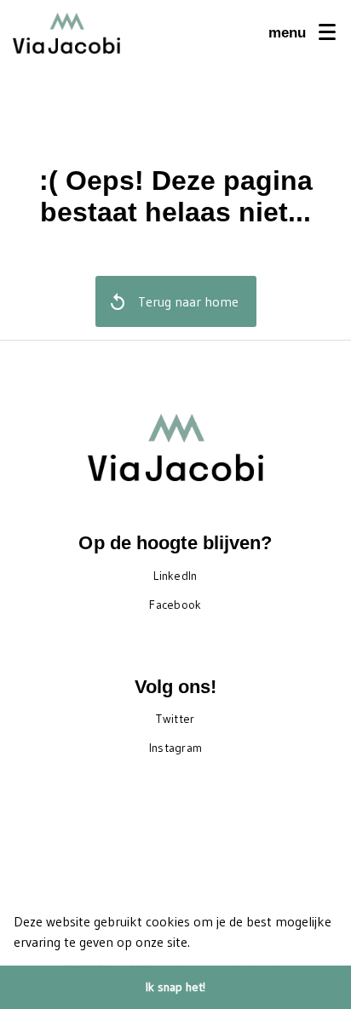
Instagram (176, 747)
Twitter (175, 718)
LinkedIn (175, 575)
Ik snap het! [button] (175, 987)
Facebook (175, 604)
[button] (196, 944)
